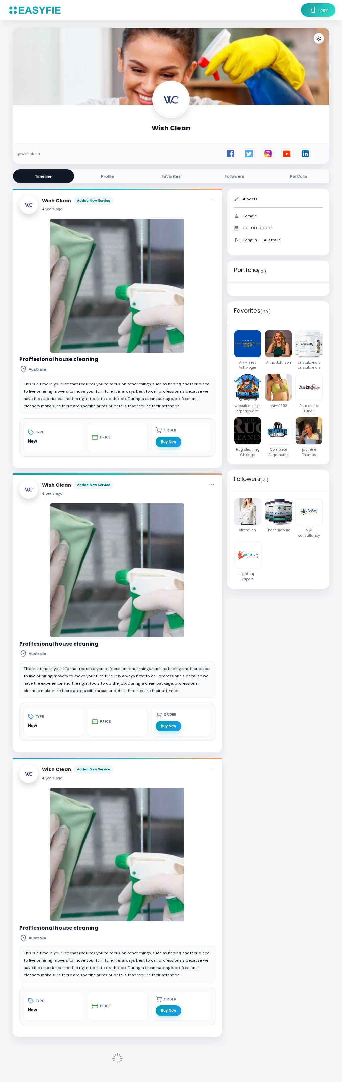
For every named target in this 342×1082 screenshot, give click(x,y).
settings (318, 38)
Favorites (171, 176)
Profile (107, 176)
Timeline (43, 176)
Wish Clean (56, 200)
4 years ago (52, 209)
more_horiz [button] (211, 200)
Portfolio (298, 176)
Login (318, 10)
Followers (234, 176)
